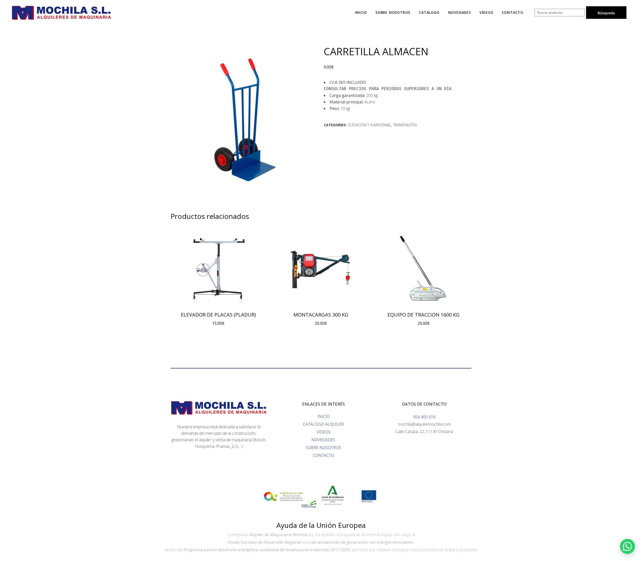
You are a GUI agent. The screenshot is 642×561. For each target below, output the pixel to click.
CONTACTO (323, 455)
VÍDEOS (323, 432)
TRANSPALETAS (405, 124)
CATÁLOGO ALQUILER (323, 424)
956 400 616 (424, 417)
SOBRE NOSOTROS (323, 447)
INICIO (323, 416)
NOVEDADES (323, 440)
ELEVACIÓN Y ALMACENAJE (369, 124)
